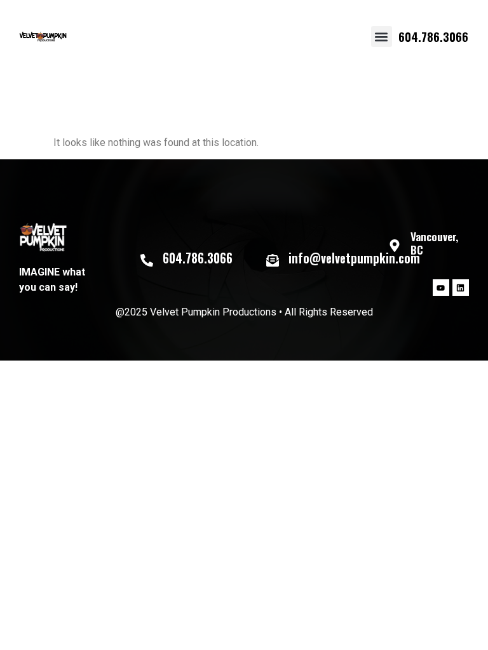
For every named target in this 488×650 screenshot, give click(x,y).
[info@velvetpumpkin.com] (272, 260)
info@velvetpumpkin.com (354, 258)
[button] (381, 36)
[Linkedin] (460, 287)
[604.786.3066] (146, 260)
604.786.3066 (433, 36)
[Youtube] (441, 287)
